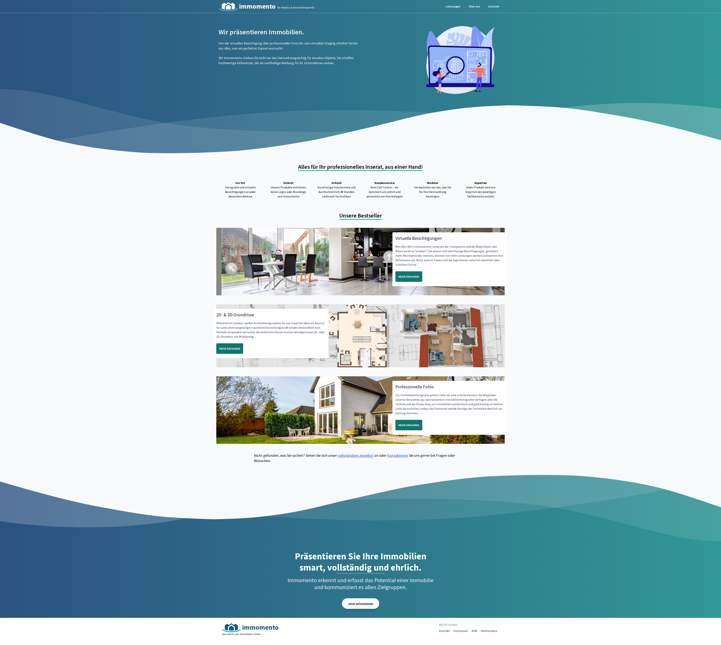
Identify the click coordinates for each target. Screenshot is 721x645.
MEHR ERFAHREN (408, 276)
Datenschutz (489, 631)
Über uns (474, 6)
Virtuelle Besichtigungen (418, 238)
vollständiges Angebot (356, 455)
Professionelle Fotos (414, 387)
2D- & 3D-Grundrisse (235, 315)
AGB (474, 631)
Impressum (460, 631)
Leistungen (453, 6)
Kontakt (493, 6)
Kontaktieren (397, 455)
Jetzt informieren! (360, 603)
